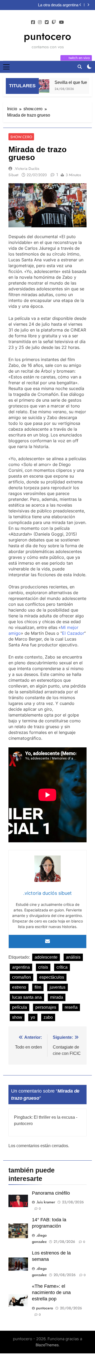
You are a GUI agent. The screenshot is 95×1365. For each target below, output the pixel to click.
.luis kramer (45, 1202)
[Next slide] (88, 5)
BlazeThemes (47, 1345)
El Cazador (73, 633)
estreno (19, 987)
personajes (45, 1007)
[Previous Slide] (80, 5)
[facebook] (33, 22)
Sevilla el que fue (67, 82)
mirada (56, 997)
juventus (57, 987)
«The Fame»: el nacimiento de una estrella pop (51, 1292)
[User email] (47, 941)
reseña (71, 1007)
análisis (73, 957)
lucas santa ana (27, 997)
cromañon (21, 977)
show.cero (21, 137)
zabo (48, 1017)
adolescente (46, 957)
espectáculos (51, 977)
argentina (21, 967)
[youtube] (61, 22)
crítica (62, 967)
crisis (43, 967)
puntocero (47, 36)
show (17, 1017)
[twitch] (54, 22)
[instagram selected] (39, 22)
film (38, 987)
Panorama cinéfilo (51, 1193)
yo (33, 1017)
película (19, 1007)
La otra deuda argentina (58, 5)
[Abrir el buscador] (80, 67)
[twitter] (46, 22)
